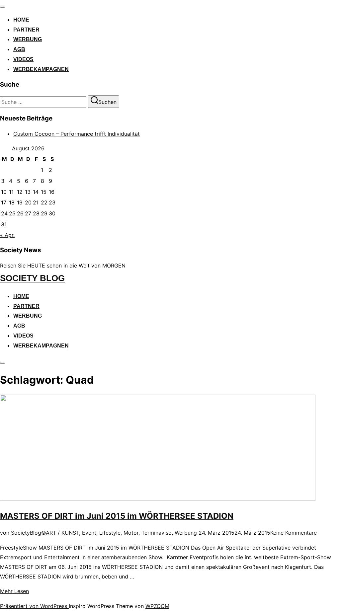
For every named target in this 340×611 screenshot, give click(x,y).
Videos (23, 59)
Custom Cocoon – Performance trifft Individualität (76, 133)
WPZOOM (157, 606)
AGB (19, 49)
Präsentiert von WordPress (34, 606)
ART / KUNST (62, 532)
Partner (26, 30)
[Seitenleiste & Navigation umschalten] (2, 363)
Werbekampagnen (41, 69)
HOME (21, 20)
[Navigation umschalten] (2, 7)
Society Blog (32, 278)
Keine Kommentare (293, 532)
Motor (131, 532)
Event (89, 532)
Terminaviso (156, 532)
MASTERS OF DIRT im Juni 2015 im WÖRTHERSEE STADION (116, 516)
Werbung (27, 39)
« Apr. (7, 235)
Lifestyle (110, 532)
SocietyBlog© (28, 532)
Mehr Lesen (14, 591)
